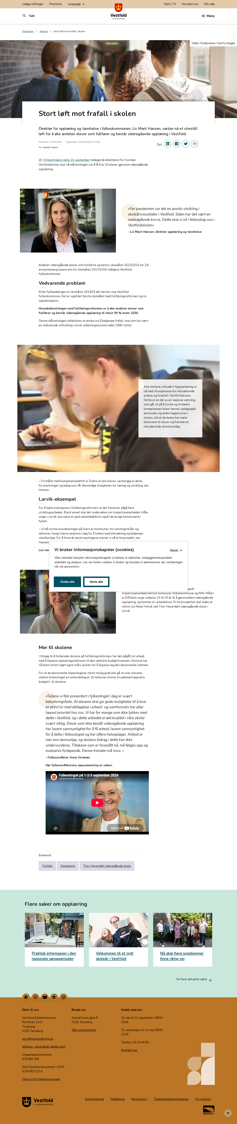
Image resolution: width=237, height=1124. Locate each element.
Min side (209, 4)
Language (77, 4)
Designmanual (94, 1099)
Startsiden (28, 31)
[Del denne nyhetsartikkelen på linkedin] (167, 143)
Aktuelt (44, 31)
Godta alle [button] (67, 581)
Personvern (139, 1099)
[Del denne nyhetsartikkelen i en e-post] (194, 143)
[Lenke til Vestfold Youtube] (45, 997)
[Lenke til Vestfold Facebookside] (26, 997)
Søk (28, 16)
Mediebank (118, 1099)
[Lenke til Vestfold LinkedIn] (54, 997)
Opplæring (68, 866)
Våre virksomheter (84, 1030)
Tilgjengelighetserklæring (171, 1099)
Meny (211, 16)
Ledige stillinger (33, 4)
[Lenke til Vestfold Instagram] (35, 997)
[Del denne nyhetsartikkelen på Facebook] (176, 143)
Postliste (55, 4)
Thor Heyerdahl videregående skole (107, 866)
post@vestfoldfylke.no (37, 1039)
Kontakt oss (190, 4)
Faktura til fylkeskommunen (41, 1079)
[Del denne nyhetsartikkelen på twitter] (185, 143)
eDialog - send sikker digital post (44, 1047)
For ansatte (203, 1099)
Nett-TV (170, 4)
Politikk (47, 866)
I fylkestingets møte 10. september (64, 160)
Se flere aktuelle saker (194, 979)
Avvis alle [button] (96, 581)
